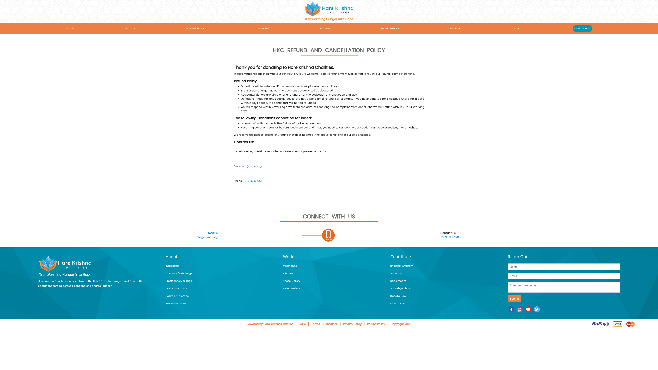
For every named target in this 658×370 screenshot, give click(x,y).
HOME (70, 28)
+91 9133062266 (252, 181)
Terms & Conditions (324, 324)
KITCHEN (325, 28)
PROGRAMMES (389, 28)
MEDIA (453, 28)
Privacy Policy (352, 324)
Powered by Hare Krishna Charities (270, 324)
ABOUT (129, 28)
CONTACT (517, 28)
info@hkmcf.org (252, 166)
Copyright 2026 (401, 324)
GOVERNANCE (194, 28)
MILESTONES (262, 28)
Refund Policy (376, 324)
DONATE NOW (582, 28)
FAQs (302, 324)
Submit (514, 298)
